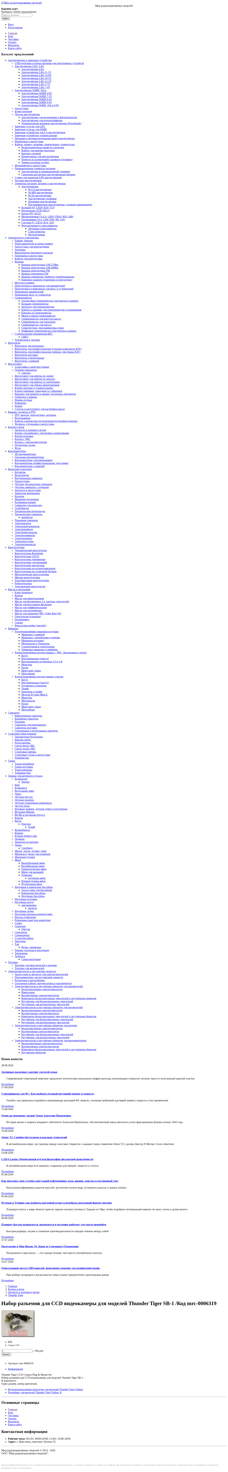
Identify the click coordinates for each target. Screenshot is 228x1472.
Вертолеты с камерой (27, 360)
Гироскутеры (22, 481)
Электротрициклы (25, 544)
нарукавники (28, 905)
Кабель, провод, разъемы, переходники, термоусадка (45, 144)
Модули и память (24, 282)
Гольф (31, 827)
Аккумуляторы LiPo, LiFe (29, 66)
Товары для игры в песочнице (32, 950)
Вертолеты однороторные (29, 357)
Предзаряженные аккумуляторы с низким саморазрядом (60, 204)
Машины (13, 628)
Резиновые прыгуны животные (33, 920)
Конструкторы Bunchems (29, 553)
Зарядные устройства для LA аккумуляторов (40, 132)
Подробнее (7, 1084)
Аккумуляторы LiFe (32, 69)
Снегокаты (21, 932)
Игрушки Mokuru (25, 812)
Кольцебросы (22, 830)
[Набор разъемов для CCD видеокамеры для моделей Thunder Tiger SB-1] (18, 1336)
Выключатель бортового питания (34, 252)
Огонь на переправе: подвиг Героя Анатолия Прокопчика (36, 1115)
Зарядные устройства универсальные (36, 135)
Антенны (20, 249)
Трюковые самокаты (26, 520)
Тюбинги (20, 956)
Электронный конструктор (30, 586)
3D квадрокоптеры (25, 454)
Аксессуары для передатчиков (32, 246)
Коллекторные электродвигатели (40, 995)
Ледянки (20, 839)
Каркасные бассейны (33, 893)
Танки (11, 760)
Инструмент (15, 363)
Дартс (18, 793)
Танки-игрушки (24, 766)
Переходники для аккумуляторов (40, 156)
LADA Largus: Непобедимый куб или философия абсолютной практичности (47, 1159)
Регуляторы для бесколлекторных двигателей (47, 1001)
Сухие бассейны (24, 938)
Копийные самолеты (26, 718)
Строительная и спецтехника (38, 646)
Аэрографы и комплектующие (32, 366)
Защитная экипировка (27, 493)
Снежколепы (22, 935)
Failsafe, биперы (24, 240)
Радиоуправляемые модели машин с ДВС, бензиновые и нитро (51, 652)
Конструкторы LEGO (27, 556)
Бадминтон (21, 778)
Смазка (19, 622)
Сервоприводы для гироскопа (38, 321)
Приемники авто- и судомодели (33, 294)
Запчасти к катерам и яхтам (30, 430)
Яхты (18, 448)
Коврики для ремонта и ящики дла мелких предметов (45, 394)
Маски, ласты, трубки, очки (30, 851)
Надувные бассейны (33, 896)
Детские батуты (24, 796)
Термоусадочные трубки (35, 162)
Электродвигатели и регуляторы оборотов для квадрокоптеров (50, 1040)
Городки (26, 824)
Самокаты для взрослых (28, 505)
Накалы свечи (23, 739)
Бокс (17, 784)
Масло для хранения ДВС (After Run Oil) (38, 613)
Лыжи (18, 845)
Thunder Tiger (15, 1295)
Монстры (26, 664)
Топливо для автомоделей (29, 968)
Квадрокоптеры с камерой (30, 466)
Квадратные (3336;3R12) (35, 210)
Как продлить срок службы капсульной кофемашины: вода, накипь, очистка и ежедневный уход (59, 1181)
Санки (18, 923)
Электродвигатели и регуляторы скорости (32, 971)
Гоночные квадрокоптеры (29, 457)
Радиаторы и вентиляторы (30, 980)
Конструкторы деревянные (30, 559)
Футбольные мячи (31, 884)
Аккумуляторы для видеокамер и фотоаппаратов (49, 117)
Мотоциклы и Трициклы (35, 643)
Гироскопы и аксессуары (29, 255)
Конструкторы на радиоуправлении (35, 568)
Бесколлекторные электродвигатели (41, 989)
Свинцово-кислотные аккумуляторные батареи (48, 174)
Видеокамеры (22, 418)
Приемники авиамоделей (29, 291)
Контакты (13, 45)
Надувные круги (24, 902)
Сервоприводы (23, 297)
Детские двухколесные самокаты (33, 484)
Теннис (25, 781)
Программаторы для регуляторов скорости (39, 977)
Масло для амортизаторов (29, 598)
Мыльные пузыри (25, 857)
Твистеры (20, 941)
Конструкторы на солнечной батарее (36, 571)
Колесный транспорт (20, 469)
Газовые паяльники (26, 370)
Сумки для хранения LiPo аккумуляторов (38, 177)
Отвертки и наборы (26, 397)
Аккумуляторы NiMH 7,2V (36, 96)
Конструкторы (16, 547)
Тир (17, 944)
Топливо (13, 962)
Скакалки (20, 926)
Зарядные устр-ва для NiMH (31, 129)
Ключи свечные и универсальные (34, 388)
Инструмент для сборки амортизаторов (37, 385)
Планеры (20, 721)
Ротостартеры (22, 742)
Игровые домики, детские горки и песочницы (41, 808)
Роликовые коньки (25, 502)
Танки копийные (24, 763)
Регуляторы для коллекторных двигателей (45, 1004)
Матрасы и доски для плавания (32, 854)
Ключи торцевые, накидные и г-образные (38, 391)
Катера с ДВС (23, 439)
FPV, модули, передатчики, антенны (35, 415)
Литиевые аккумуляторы (42, 201)
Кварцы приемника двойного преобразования (47, 276)
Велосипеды (22, 475)
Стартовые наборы (25, 751)
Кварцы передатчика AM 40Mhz (39, 267)
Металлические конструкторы (32, 574)
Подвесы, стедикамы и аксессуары (34, 424)
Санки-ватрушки (31, 959)
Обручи (25, 929)
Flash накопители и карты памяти (34, 243)
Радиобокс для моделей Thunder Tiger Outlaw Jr (35, 1392)
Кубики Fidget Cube (26, 836)
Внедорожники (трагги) (35, 658)
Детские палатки (24, 799)
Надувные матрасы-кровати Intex (34, 914)
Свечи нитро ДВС (25, 748)
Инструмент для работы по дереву (34, 376)
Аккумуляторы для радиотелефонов (41, 120)
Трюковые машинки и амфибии (39, 649)
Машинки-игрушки (32, 640)
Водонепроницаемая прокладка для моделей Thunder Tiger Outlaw (45, 1389)
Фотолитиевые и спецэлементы (39, 225)
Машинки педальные (27, 499)
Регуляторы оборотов (33, 1052)
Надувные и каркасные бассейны (34, 887)
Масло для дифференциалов (31, 607)
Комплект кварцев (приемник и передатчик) (46, 279)
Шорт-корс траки (31, 670)
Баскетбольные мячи (33, 863)
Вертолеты (14, 342)
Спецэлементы (36, 231)
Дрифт (25, 688)
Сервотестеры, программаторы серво (42, 327)
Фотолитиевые (36, 234)
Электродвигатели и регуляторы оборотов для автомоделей (49, 1007)
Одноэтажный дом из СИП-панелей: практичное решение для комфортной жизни (50, 1268)
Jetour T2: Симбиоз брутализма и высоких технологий (34, 1137)
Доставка (13, 39)
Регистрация (15, 27)
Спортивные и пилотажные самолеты (36, 730)
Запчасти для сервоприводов (37, 306)
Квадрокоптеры (17, 451)
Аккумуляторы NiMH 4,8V (36, 93)
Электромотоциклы (26, 532)
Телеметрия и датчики (27, 339)
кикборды (27, 517)
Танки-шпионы (23, 769)
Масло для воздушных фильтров (33, 604)
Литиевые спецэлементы (42, 228)
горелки (26, 373)
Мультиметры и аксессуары (30, 165)
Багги (24, 655)
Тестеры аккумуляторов (28, 180)
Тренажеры (21, 953)
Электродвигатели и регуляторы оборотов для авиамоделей (49, 986)
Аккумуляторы (29, 186)
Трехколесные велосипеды (30, 511)
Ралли (24, 667)
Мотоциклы (28, 700)
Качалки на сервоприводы (36, 312)
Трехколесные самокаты (28, 514)
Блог (10, 36)
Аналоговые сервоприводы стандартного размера (49, 300)
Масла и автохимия (19, 589)
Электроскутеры (24, 541)
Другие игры (22, 805)
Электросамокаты (25, 535)
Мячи (18, 860)
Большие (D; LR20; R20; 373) (37, 207)
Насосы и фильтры (25, 917)
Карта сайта (15, 48)
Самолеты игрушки (26, 727)
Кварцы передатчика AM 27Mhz (39, 264)
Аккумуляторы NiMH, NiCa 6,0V (40, 105)
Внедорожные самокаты (28, 478)
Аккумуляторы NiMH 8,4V (36, 99)
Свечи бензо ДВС (25, 745)
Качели (19, 818)
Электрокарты (23, 523)
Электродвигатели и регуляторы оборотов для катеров (46, 1025)
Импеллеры (28, 992)
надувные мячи (37, 878)
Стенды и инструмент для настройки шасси (40, 409)
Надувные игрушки (26, 899)
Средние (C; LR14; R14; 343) (37, 222)
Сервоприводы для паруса (36, 324)
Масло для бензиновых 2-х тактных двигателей (42, 601)
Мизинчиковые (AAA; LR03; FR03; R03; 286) (47, 216)
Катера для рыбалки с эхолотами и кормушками (42, 433)
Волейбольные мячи (33, 866)
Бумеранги (21, 787)
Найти (6, 18)
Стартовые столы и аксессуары (32, 754)
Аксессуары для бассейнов (36, 890)
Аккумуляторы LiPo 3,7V (35, 84)
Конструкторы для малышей (31, 562)
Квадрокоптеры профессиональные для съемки (41, 463)
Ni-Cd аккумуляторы (40, 189)
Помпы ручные (23, 400)
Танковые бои (23, 772)
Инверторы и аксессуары (29, 141)
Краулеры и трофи (31, 691)
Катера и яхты (16, 427)
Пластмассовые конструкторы (32, 580)
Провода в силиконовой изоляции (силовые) (46, 159)
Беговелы (20, 472)
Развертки (20, 403)
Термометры (22, 757)
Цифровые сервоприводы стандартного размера (48, 330)
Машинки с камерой (33, 634)
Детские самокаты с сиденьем (32, 487)
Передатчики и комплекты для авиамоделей (40, 285)
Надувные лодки (24, 911)
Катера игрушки (24, 436)
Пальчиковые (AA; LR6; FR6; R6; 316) (43, 219)
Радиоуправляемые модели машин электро (39, 676)
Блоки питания (23, 111)
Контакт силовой (31, 153)
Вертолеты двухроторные (29, 345)
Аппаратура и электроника (23, 237)
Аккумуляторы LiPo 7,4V (35, 87)
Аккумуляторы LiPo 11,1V (36, 72)
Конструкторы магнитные (30, 565)
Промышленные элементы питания (35, 168)
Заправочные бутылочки (29, 736)
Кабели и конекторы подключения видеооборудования (46, 421)
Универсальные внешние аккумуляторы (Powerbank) (51, 123)
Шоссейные (28, 673)
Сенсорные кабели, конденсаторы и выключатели (43, 983)
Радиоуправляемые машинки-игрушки (37, 631)
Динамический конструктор (31, 550)
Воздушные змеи (24, 790)
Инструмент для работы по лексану (35, 379)
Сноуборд (27, 848)
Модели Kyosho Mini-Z (34, 694)
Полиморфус (22, 619)
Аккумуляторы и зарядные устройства (30, 60)
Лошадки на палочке (26, 842)
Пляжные (26, 875)
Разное (18, 406)
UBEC (25, 336)
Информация (15, 1369)
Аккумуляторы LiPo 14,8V (36, 75)
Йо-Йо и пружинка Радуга (30, 815)
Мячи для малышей (32, 872)
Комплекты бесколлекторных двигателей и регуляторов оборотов (58, 998)
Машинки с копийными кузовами (40, 637)
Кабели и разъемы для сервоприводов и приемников (51, 309)
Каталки (19, 496)
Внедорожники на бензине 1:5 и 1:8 (41, 661)
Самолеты (14, 712)
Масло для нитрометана (28, 610)
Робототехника (23, 583)
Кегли (18, 821)
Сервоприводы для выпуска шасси (41, 318)
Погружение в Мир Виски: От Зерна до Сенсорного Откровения (39, 1246)
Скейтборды (22, 508)
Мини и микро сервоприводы (38, 315)
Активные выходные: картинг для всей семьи (29, 1072)
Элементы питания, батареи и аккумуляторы (40, 183)
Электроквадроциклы (27, 526)
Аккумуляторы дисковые (42, 198)
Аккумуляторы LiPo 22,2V (36, 81)
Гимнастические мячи (33, 869)
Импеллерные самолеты (28, 715)
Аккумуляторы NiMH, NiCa (30, 90)
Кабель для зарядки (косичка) (38, 150)
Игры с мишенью (31, 947)
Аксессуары (21, 108)
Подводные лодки (25, 445)
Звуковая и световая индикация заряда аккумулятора (45, 138)
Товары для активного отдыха (25, 775)
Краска (19, 595)
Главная (12, 33)
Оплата (12, 42)
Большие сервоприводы (35, 303)
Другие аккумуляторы (27, 114)
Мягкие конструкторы (27, 577)
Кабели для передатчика (28, 258)
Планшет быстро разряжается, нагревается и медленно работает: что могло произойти (53, 1224)
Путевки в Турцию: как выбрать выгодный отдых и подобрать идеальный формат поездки (56, 1202)
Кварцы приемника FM (34, 273)
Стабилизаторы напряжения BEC (34, 333)
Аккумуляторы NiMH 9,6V (36, 102)
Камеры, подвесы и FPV (22, 412)
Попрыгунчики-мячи (33, 881)
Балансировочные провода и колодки (42, 147)
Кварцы (19, 261)
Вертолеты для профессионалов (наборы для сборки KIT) (47, 351)
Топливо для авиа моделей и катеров (36, 965)
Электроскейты (23, 538)
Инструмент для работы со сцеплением (37, 382)
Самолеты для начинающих (30, 724)
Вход (11, 24)
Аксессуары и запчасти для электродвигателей (41, 974)
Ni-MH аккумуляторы (40, 192)
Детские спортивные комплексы (33, 802)
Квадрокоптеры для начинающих (34, 460)
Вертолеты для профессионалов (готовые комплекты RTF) (48, 348)
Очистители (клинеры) (28, 616)
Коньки (19, 833)
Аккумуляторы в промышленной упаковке (45, 171)
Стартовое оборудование (22, 733)
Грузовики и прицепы (34, 685)
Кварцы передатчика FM (35, 270)
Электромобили (24, 529)
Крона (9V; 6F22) (31, 213)
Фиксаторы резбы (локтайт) (30, 625)
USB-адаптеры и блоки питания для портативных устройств (49, 63)
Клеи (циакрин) (24, 592)
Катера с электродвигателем (31, 442)
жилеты (32, 908)
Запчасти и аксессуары (28, 490)
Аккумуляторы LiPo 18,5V (36, 78)
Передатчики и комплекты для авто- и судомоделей (44, 288)
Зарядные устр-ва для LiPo (30, 126)
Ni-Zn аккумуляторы (39, 195)
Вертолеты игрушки (26, 354)
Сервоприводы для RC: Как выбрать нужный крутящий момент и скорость (47, 1093)
